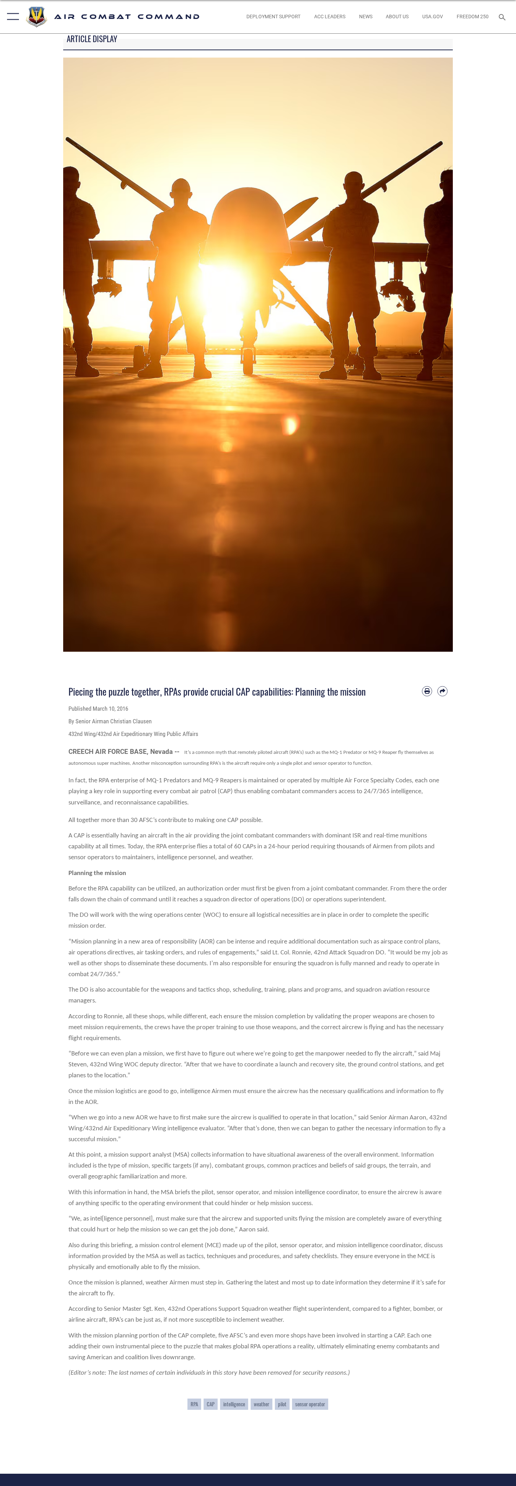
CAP (210, 1404)
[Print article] (427, 691)
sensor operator (310, 1404)
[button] (11, 16)
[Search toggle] (503, 16)
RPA (194, 1404)
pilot (282, 1404)
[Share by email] (442, 691)
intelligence (234, 1404)
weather (261, 1404)
